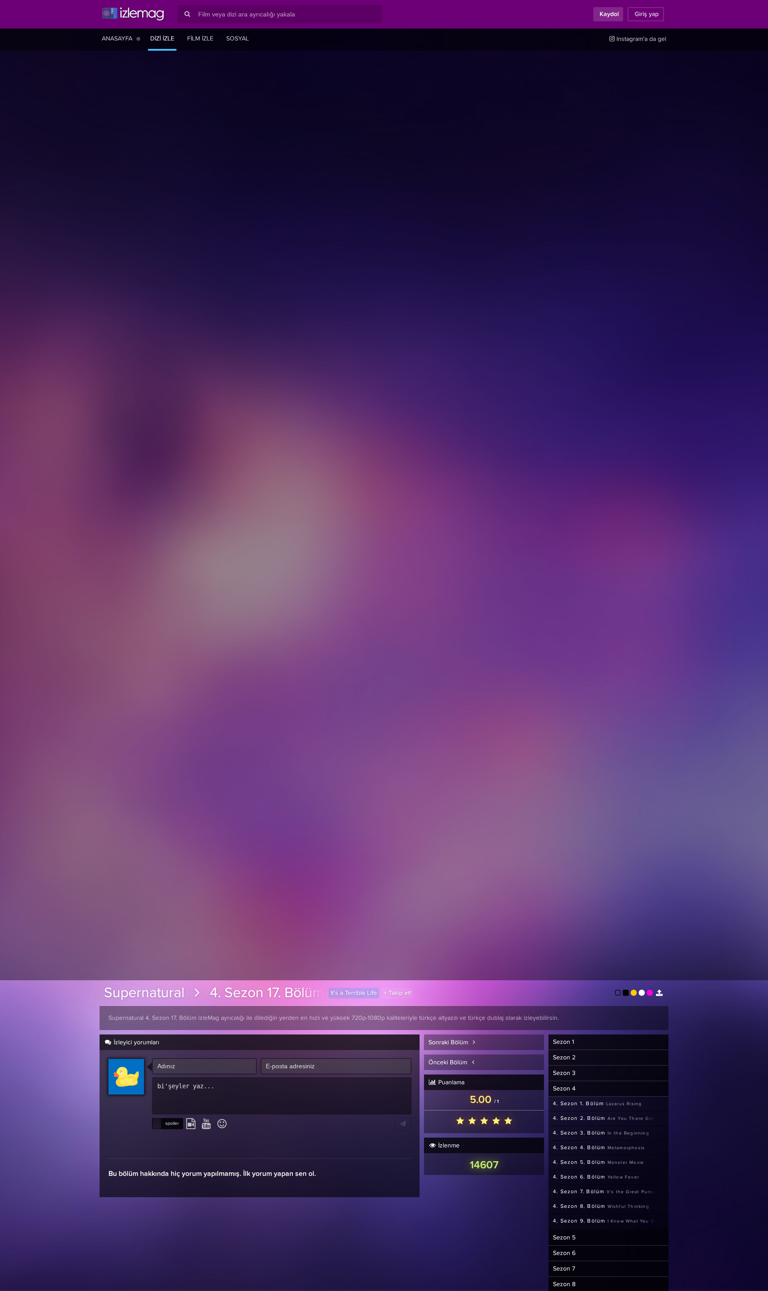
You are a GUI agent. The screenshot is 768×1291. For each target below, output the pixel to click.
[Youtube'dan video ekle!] (206, 1124)
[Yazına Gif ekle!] (191, 1124)
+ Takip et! (397, 993)
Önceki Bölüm (448, 1062)
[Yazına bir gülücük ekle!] (222, 1124)
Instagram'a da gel (640, 39)
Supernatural (144, 993)
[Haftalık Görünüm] (138, 38)
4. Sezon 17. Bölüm (267, 993)
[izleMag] (133, 14)
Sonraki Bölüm (449, 1042)
